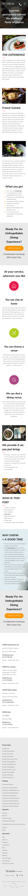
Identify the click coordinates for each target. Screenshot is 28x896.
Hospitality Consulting (8, 821)
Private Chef (5, 748)
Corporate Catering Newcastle (10, 798)
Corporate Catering (7, 784)
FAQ (3, 837)
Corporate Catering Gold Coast (11, 803)
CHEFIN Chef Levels (8, 777)
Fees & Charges (6, 858)
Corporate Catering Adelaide (10, 806)
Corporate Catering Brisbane (10, 793)
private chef (18, 191)
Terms (10, 886)
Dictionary (5, 853)
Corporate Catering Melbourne (11, 790)
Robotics (4, 855)
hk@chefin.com (6, 722)
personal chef (11, 548)
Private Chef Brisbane (8, 767)
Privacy (15, 886)
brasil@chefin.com (7, 700)
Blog (3, 847)
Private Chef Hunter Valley (9, 759)
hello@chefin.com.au (8, 655)
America (4, 827)
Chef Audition (6, 861)
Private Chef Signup (7, 775)
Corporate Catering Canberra (10, 801)
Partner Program (7, 818)
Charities (4, 813)
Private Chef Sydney (8, 756)
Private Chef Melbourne (9, 764)
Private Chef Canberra (8, 751)
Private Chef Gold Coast (9, 769)
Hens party (7, 514)
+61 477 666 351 (7, 657)
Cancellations (6, 845)
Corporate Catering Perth (9, 795)
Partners (4, 815)
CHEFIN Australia (8, 3)
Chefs (5, 886)
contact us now (14, 248)
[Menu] (25, 4)
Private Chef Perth (7, 754)
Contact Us (5, 842)
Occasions (4, 850)
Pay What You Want (8, 863)
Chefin (14, 871)
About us (4, 840)
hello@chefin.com (7, 678)
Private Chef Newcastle (8, 762)
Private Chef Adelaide (8, 772)
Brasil (3, 830)
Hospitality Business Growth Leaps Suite (13, 824)
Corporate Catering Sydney (9, 788)
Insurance (22, 886)
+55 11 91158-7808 (8, 702)
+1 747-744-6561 (7, 680)
